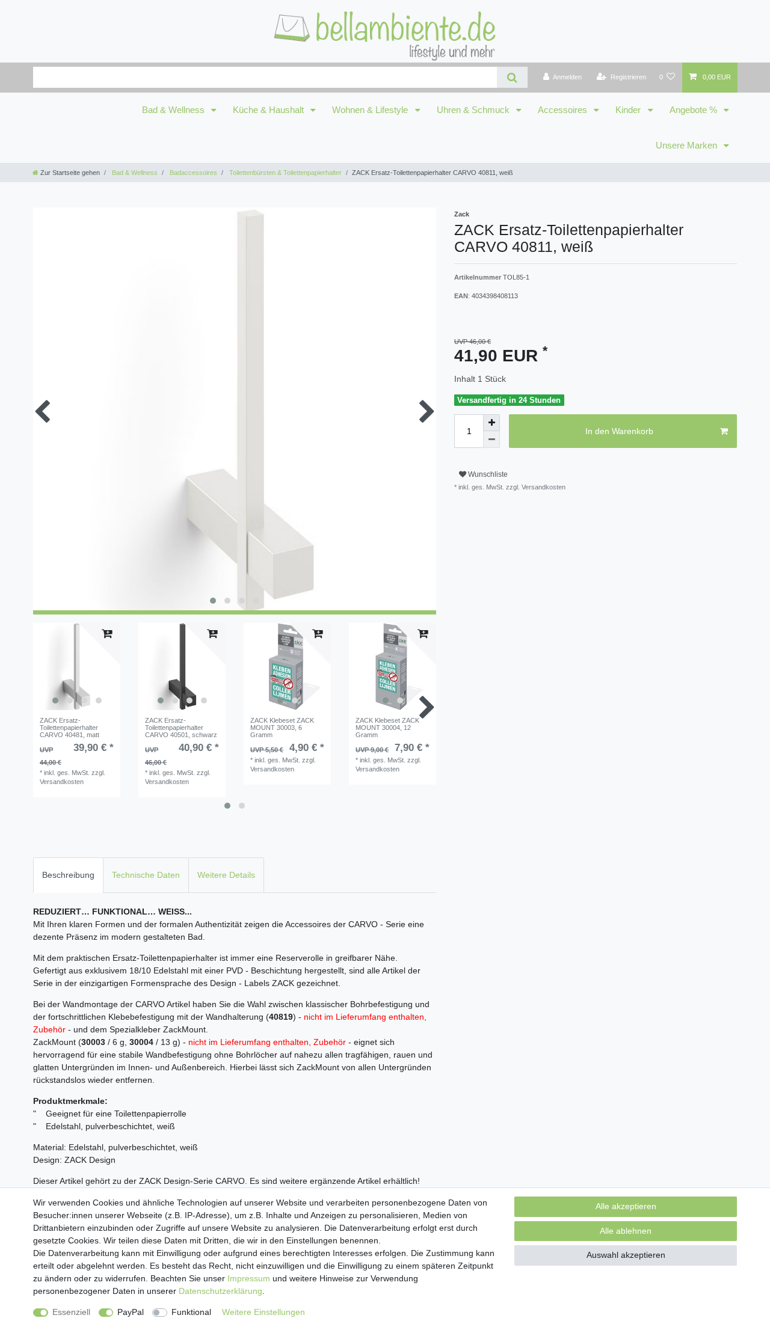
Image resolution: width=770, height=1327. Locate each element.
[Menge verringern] (491, 439)
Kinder (629, 110)
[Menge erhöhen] (491, 422)
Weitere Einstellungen (263, 1312)
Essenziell (71, 1312)
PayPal (130, 1312)
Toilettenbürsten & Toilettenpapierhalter (284, 172)
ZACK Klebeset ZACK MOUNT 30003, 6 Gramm (282, 728)
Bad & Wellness (174, 110)
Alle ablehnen (625, 1231)
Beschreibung (68, 875)
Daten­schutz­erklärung (220, 1291)
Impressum (248, 1278)
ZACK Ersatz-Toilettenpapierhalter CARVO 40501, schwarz (181, 728)
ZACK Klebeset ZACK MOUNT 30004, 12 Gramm (387, 728)
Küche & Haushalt (269, 110)
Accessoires (564, 110)
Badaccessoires (192, 172)
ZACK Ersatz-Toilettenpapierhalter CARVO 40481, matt (69, 728)
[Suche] (512, 77)
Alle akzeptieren (626, 1206)
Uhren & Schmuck (474, 110)
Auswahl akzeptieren (626, 1255)
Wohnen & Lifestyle (371, 110)
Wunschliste (487, 474)
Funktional (191, 1312)
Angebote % (694, 110)
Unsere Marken (687, 145)
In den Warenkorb (619, 431)
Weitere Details (226, 875)
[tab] (68, 875)
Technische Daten (146, 875)
